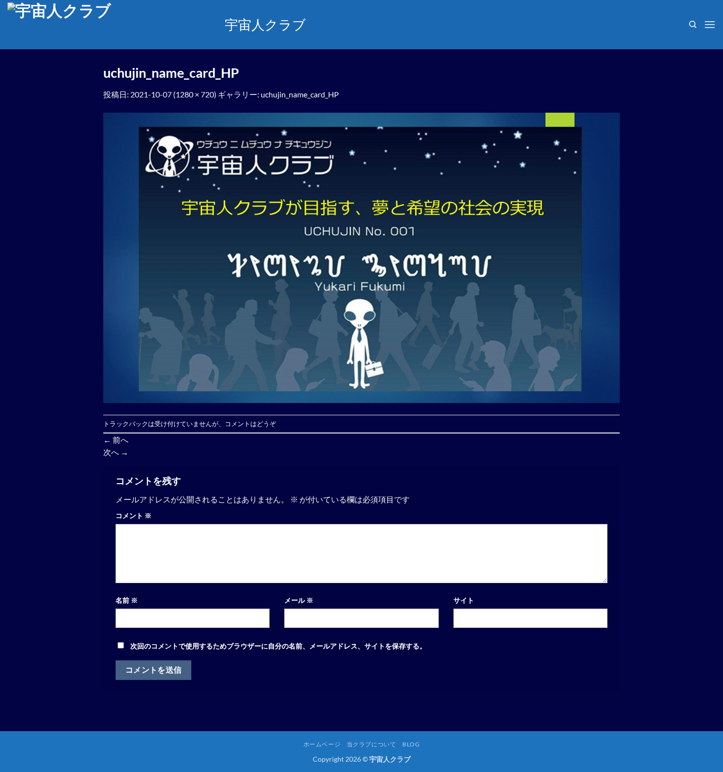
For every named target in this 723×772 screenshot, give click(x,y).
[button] (710, 24)
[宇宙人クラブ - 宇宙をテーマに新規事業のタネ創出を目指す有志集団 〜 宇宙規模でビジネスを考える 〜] (108, 24)
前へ (115, 439)
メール (298, 600)
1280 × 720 (195, 94)
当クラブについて (371, 744)
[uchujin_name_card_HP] (361, 256)
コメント (133, 515)
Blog (411, 744)
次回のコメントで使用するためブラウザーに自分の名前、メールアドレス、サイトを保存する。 (278, 646)
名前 (127, 600)
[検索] (692, 24)
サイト (463, 600)
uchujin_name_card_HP (300, 94)
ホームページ (322, 744)
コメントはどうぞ (250, 424)
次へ (115, 452)
